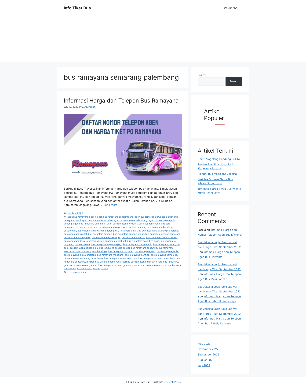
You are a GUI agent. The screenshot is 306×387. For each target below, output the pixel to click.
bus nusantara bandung (133, 227)
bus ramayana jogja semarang (80, 254)
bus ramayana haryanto (120, 251)
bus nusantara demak (133, 237)
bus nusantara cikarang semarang (160, 230)
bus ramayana (82, 244)
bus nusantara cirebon (100, 234)
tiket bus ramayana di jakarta (92, 268)
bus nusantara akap (109, 227)
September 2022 (208, 354)
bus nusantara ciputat (75, 234)
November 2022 (208, 349)
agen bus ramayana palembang (130, 220)
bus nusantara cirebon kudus (128, 234)
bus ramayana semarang (164, 254)
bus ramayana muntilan (137, 254)
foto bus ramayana (168, 261)
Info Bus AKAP (231, 7)
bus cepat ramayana (86, 227)
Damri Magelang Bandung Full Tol (219, 159)
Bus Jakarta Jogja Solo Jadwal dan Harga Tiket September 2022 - (219, 247)
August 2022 (206, 360)
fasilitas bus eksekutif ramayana (103, 261)
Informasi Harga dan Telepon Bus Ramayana (121, 100)
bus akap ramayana (149, 223)
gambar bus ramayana (76, 265)
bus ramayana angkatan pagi (106, 244)
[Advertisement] (153, 40)
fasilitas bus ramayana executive (139, 261)
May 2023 (204, 343)
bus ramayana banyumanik (137, 244)
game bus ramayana (134, 265)
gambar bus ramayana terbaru (105, 265)
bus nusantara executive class (143, 241)
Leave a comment (77, 272)
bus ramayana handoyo (94, 251)
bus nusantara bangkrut (128, 230)
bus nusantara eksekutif (113, 241)
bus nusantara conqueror (77, 237)
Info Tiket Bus (77, 8)
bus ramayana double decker (114, 247)
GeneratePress (172, 381)
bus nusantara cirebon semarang (162, 234)
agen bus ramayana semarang (89, 223)
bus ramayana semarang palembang (83, 258)
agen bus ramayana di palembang (115, 216)
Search (202, 75)
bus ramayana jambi (167, 251)
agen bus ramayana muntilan (97, 220)
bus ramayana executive (144, 247)
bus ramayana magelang (110, 254)
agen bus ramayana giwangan (151, 216)
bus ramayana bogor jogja (84, 247)
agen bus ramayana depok (81, 216)
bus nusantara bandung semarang (95, 230)
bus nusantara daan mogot (106, 237)
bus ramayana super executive (120, 258)
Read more (110, 204)
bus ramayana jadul (145, 251)
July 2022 (204, 365)
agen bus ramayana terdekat (122, 223)
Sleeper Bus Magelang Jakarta (217, 173)
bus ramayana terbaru (149, 258)
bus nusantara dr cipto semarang (81, 241)
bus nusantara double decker (161, 237)
